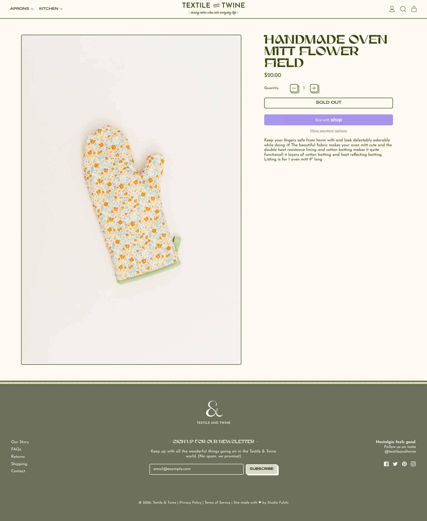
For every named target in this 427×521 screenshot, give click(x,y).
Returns (18, 457)
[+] (314, 88)
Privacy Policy (191, 503)
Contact (18, 471)
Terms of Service (218, 503)
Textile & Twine (164, 503)
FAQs (16, 450)
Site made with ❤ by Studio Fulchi (261, 503)
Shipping (19, 464)
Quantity (271, 88)
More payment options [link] (328, 131)
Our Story (20, 442)
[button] (403, 9)
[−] (294, 88)
